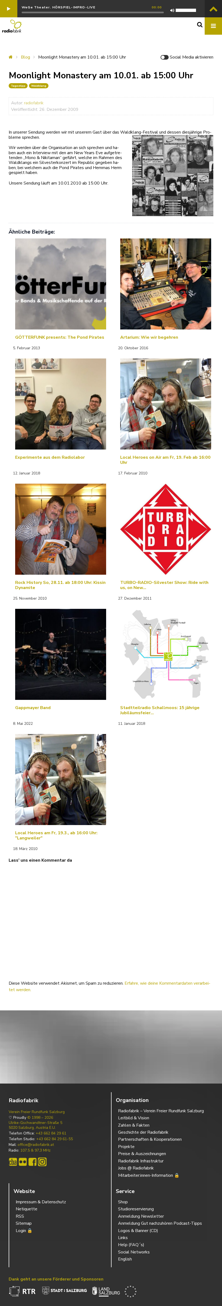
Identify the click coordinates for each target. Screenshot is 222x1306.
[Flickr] (22, 1162)
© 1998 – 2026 (40, 1117)
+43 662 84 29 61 (51, 1133)
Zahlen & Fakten (133, 1125)
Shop (123, 1202)
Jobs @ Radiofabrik (136, 1168)
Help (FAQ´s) (131, 1245)
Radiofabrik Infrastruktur (141, 1161)
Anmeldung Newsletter (141, 1216)
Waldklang (38, 86)
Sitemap (24, 1223)
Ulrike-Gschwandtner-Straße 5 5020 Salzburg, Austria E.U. (35, 1125)
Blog (25, 57)
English (125, 1259)
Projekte (126, 1147)
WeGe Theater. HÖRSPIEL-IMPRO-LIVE (59, 7)
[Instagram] (42, 1162)
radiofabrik (34, 103)
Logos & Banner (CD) (138, 1231)
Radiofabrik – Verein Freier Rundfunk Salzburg (161, 1111)
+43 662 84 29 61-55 (54, 1139)
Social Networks (134, 1252)
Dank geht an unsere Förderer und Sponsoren (56, 1279)
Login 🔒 (24, 1231)
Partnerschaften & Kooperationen (150, 1139)
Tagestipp (18, 86)
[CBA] (13, 1162)
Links (123, 1238)
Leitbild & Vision (133, 1118)
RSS (20, 1216)
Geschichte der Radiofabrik (143, 1132)
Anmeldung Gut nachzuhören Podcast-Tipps (160, 1223)
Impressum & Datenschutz (41, 1202)
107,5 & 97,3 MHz (35, 1150)
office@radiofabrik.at (36, 1144)
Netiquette (26, 1209)
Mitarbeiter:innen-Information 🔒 (148, 1175)
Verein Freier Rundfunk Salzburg (37, 1112)
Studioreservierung (136, 1209)
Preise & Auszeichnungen (142, 1154)
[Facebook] (32, 1162)
